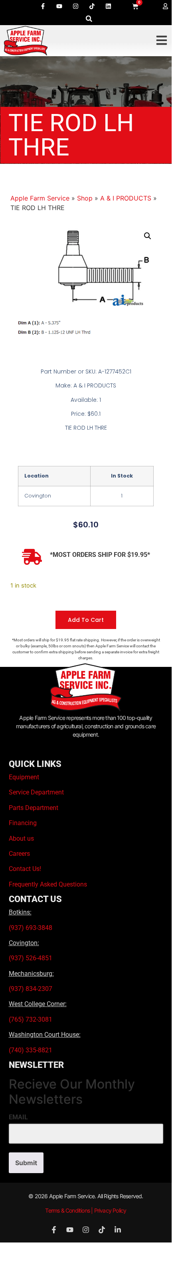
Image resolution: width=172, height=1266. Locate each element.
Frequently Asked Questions (48, 884)
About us (21, 838)
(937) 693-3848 (30, 928)
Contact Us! (25, 869)
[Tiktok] (92, 6)
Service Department (36, 792)
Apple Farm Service (39, 198)
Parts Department (33, 808)
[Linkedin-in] (117, 1229)
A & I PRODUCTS (125, 198)
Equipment (24, 777)
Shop (85, 198)
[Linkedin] (108, 6)
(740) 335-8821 (31, 1050)
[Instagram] (75, 6)
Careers (19, 853)
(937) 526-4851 (30, 958)
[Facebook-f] (43, 6)
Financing (23, 823)
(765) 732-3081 (30, 1019)
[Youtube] (59, 6)
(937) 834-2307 (30, 989)
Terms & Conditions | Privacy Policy (85, 1210)
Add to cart (86, 620)
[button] (88, 18)
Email (18, 1117)
